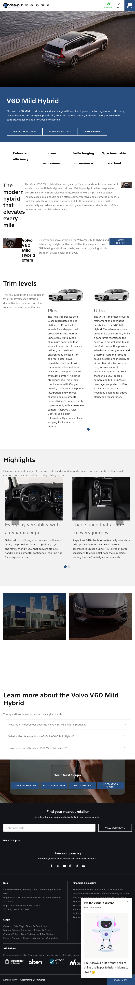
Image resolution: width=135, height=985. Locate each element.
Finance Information (33, 938)
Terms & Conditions (36, 926)
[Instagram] (71, 866)
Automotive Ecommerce (32, 979)
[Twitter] (58, 866)
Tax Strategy (48, 934)
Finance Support (11, 938)
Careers (7, 926)
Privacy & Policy (42, 930)
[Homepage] (37, 5)
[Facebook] (52, 866)
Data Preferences (30, 934)
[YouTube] (64, 866)
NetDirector (9, 979)
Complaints (52, 938)
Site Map (19, 926)
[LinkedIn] (83, 866)
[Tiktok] (77, 866)
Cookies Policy (10, 934)
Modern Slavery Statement (17, 930)
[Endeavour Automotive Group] (13, 5)
